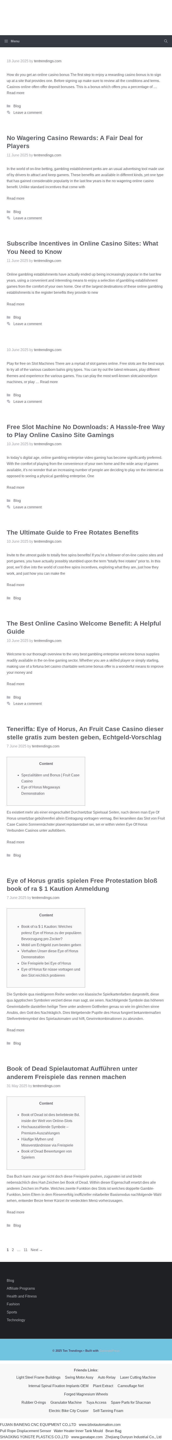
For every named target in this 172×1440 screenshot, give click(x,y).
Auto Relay (107, 1377)
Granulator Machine (66, 1402)
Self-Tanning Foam (108, 1411)
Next (37, 1250)
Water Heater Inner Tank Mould (78, 1431)
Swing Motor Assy (79, 1377)
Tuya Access (96, 1402)
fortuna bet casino (47, 666)
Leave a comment (27, 112)
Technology (16, 1320)
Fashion (13, 1304)
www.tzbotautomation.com (99, 1425)
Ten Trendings (86, 14)
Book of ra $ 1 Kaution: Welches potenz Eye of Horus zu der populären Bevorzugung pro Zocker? (51, 933)
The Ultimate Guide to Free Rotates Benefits (73, 532)
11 (27, 1250)
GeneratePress (109, 1350)
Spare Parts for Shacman (131, 1402)
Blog (17, 106)
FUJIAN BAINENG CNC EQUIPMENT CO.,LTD (38, 1425)
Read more (15, 93)
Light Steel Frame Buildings (38, 1377)
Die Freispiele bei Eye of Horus (46, 963)
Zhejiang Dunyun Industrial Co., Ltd (133, 1437)
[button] (166, 41)
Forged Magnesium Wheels (86, 1394)
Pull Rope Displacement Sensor (25, 1431)
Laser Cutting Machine (138, 1377)
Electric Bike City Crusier (68, 1411)
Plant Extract (103, 1386)
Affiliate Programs (21, 1288)
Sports (12, 1312)
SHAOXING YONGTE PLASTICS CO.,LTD (34, 1437)
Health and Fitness (22, 1296)
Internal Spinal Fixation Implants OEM (58, 1386)
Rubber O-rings (34, 1402)
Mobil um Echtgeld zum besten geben (51, 945)
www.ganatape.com (87, 1437)
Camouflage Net (131, 1386)
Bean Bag (113, 1431)
